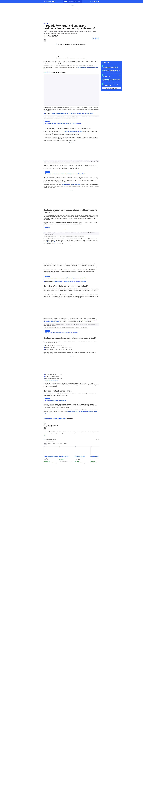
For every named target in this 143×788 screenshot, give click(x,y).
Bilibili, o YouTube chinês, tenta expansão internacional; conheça (63, 123)
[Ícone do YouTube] (94, 1)
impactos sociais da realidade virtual (71, 184)
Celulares (49, 443)
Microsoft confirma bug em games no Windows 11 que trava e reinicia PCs (65, 278)
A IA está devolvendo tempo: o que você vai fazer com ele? (61, 332)
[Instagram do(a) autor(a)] (44, 435)
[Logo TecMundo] (50, 1)
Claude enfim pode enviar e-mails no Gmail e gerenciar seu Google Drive (65, 173)
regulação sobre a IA (50, 241)
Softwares (65, 443)
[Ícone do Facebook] (90, 1)
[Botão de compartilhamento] (93, 38)
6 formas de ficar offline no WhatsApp (55, 400)
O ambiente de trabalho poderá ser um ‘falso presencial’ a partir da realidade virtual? (72, 113)
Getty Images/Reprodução (62, 57)
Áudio (61, 443)
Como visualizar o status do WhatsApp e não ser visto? (60, 229)
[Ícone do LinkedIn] (98, 1)
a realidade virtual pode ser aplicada (73, 131)
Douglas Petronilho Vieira (52, 35)
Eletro (54, 443)
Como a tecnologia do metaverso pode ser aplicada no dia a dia (70, 281)
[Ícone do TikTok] (96, 1)
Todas (45, 443)
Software (46, 23)
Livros (57, 443)
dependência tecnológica (51, 380)
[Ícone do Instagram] (92, 1)
